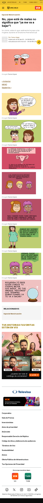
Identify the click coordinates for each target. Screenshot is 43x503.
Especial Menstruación (11, 15)
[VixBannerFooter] (21, 401)
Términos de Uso (8, 446)
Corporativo (6, 413)
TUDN (25, 2)
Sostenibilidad (8, 450)
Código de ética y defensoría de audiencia (19, 441)
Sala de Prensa (8, 418)
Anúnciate (6, 432)
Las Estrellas (11, 2)
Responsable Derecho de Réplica (15, 436)
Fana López (15, 37)
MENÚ (4, 84)
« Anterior (6, 81)
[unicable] (12, 8)
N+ (20, 2)
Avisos (4, 455)
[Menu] (3, 8)
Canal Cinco (33, 2)
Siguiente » (6, 87)
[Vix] (38, 8)
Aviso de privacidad (9, 427)
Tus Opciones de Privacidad (13, 464)
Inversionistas (7, 422)
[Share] (39, 42)
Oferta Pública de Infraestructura (15, 459)
